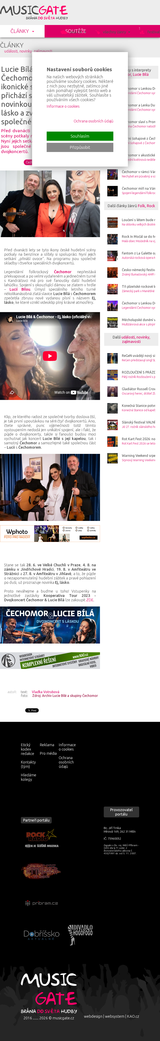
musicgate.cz (63, 1018)
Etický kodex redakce (27, 749)
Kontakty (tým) (28, 764)
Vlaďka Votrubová (45, 692)
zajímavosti (43, 51)
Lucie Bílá (141, 74)
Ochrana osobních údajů (66, 762)
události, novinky (18, 51)
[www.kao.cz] (50, 660)
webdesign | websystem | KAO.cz (111, 1016)
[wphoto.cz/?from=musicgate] (50, 533)
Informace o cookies (67, 747)
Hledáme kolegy (28, 777)
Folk (141, 206)
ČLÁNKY (19, 31)
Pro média (48, 753)
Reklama (47, 745)
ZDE (89, 600)
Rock (151, 206)
